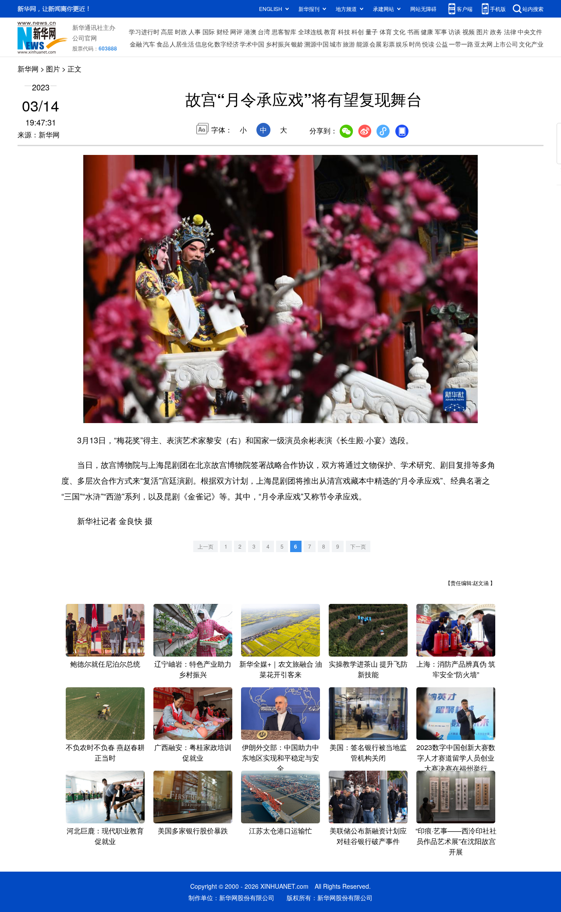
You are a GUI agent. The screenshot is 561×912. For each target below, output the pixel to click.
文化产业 (531, 43)
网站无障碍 (423, 8)
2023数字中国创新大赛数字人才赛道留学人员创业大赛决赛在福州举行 (455, 757)
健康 (427, 31)
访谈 (454, 31)
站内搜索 (532, 8)
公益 (442, 43)
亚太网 (483, 43)
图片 (482, 31)
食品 (162, 43)
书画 (413, 31)
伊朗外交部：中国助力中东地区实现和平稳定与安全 (280, 757)
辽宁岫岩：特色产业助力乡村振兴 (192, 669)
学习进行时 (144, 31)
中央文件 (530, 31)
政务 (496, 31)
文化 (399, 31)
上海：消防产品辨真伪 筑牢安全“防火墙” (455, 669)
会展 (375, 43)
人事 (194, 31)
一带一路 (461, 43)
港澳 (250, 31)
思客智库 (284, 31)
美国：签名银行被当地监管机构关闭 (368, 752)
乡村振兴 (278, 43)
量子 (372, 31)
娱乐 (402, 43)
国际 (208, 31)
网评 (236, 31)
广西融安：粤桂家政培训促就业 (192, 752)
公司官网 (84, 37)
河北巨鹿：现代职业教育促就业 (105, 836)
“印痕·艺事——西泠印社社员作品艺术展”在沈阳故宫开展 (456, 841)
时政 (181, 31)
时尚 (415, 43)
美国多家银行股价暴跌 (193, 831)
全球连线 (310, 31)
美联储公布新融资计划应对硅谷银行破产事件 (368, 836)
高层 (167, 31)
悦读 (428, 43)
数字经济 (226, 43)
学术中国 (252, 43)
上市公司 (506, 43)
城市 (336, 43)
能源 (362, 43)
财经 (223, 31)
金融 (136, 43)
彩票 (389, 43)
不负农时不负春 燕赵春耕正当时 (105, 752)
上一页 (205, 546)
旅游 (349, 43)
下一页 (358, 546)
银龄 (297, 43)
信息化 (204, 43)
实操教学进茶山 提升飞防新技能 (368, 669)
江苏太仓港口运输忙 (280, 831)
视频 (468, 31)
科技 (344, 31)
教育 (330, 31)
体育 (386, 31)
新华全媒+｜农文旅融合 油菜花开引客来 (280, 669)
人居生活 (182, 43)
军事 (441, 31)
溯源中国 (316, 43)
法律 (510, 31)
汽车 (149, 43)
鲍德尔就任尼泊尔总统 (105, 664)
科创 (358, 31)
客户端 (464, 8)
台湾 (264, 31)
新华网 (28, 69)
